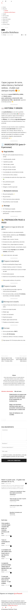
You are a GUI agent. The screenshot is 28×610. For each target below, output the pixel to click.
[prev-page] (2, 420)
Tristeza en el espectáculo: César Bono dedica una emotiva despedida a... (17, 493)
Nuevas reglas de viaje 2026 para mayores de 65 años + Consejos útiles (7, 359)
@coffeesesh (18, 593)
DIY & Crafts (6, 15)
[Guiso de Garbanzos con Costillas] (5, 414)
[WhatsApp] (12, 38)
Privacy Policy (6, 24)
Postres (6, 10)
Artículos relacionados (7, 391)
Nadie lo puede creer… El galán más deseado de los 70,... (13, 480)
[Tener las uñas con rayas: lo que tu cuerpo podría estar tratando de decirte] (5, 500)
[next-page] (5, 420)
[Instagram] (6, 1)
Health (4, 14)
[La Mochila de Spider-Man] (5, 507)
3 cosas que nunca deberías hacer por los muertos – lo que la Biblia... (6, 580)
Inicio (2, 27)
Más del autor (18, 391)
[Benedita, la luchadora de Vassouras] (5, 514)
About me (5, 22)
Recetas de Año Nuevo (9, 12)
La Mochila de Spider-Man (16, 505)
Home (4, 7)
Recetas (5, 8)
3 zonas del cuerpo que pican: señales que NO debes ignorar (21, 359)
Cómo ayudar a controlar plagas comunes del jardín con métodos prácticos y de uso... (5, 528)
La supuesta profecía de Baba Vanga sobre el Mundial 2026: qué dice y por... (6, 566)
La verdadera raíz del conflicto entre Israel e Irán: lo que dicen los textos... (6, 553)
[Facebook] (3, 1)
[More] (16, 38)
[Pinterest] (9, 38)
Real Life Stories (6, 19)
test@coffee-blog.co (13, 605)
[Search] (1, 3)
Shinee (4, 34)
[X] (11, 1)
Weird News (6, 20)
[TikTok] (8, 1)
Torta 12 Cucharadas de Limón (5, 541)
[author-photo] (14, 373)
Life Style (5, 17)
